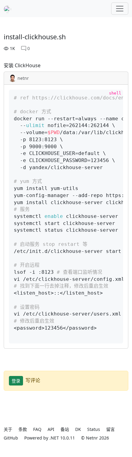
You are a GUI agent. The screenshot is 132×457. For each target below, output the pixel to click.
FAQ (37, 429)
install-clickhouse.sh (35, 36)
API (51, 429)
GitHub (11, 438)
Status (93, 429)
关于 (8, 429)
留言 (110, 429)
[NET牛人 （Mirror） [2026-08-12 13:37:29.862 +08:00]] (7, 8)
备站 (64, 429)
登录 (16, 381)
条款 (22, 429)
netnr (23, 78)
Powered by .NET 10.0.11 (49, 438)
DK (78, 429)
